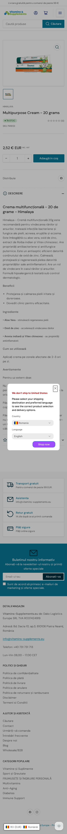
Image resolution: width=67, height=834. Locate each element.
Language (17, 429)
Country (16, 416)
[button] (22, 827)
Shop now (44, 444)
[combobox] (21, 423)
